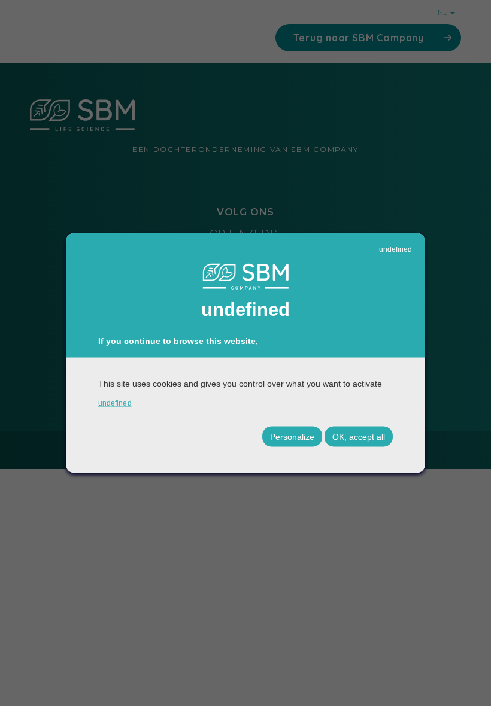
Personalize (292, 436)
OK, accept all (358, 436)
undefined (395, 249)
